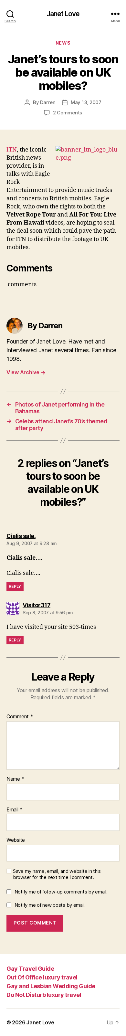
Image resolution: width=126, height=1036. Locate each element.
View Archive (25, 372)
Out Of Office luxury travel (42, 977)
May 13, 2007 (86, 102)
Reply (15, 586)
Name (15, 779)
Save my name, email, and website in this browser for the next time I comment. (57, 874)
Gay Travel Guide (30, 968)
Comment (19, 717)
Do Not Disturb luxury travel (43, 994)
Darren (47, 102)
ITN (11, 149)
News (63, 43)
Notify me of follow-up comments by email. (61, 892)
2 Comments (67, 113)
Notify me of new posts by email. (50, 905)
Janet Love (63, 13)
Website (15, 840)
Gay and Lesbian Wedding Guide (50, 986)
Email (14, 810)
